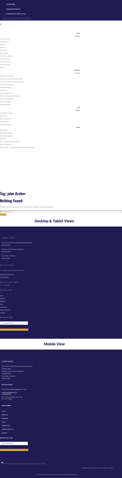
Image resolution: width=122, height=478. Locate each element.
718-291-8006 (4, 277)
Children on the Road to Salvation (12, 249)
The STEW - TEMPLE (8, 256)
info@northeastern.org (6, 274)
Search (3, 214)
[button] (56, 361)
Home (60, 165)
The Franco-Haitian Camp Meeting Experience (16, 243)
